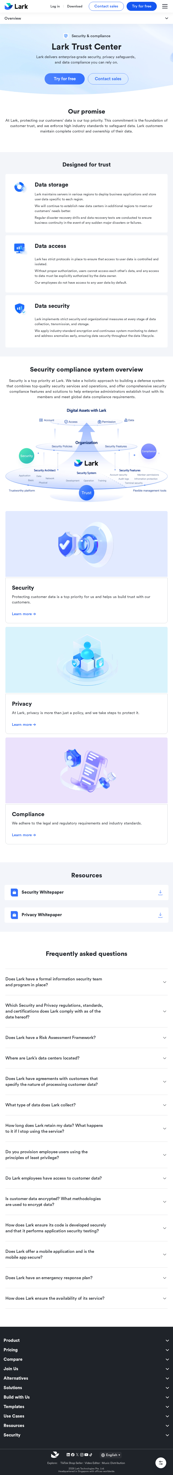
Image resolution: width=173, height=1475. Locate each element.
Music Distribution (113, 1463)
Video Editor (92, 1463)
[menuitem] (86, 1340)
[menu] (86, 1387)
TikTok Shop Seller (71, 1463)
